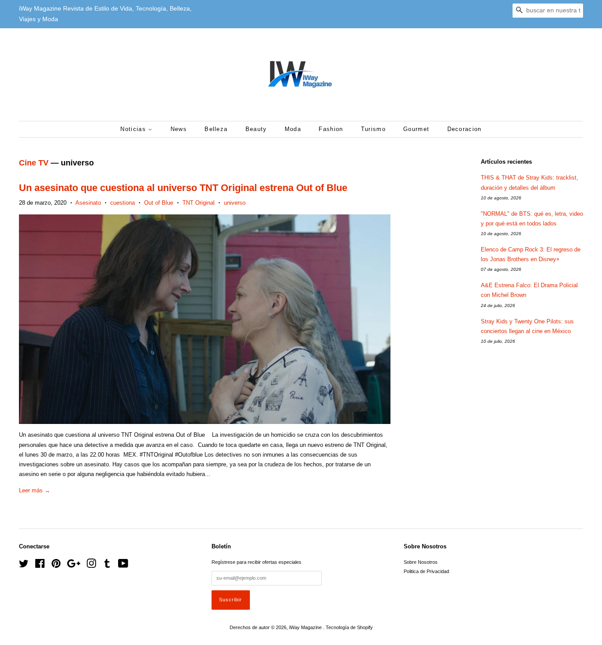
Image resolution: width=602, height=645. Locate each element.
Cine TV (33, 162)
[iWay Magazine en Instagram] (91, 565)
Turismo (373, 129)
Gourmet (416, 129)
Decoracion (464, 129)
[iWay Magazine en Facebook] (40, 565)
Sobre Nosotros (421, 562)
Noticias (134, 129)
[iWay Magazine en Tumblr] (107, 565)
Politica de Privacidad (426, 571)
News (179, 129)
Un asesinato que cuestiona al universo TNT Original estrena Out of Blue (183, 187)
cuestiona (122, 202)
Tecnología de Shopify (349, 627)
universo (234, 202)
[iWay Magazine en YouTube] (123, 565)
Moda (293, 129)
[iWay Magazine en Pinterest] (56, 565)
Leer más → (34, 490)
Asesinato (88, 202)
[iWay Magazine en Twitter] (24, 565)
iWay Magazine (306, 627)
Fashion (331, 129)
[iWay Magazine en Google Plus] (73, 565)
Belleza (215, 129)
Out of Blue (158, 202)
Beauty (256, 129)
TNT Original (198, 202)
